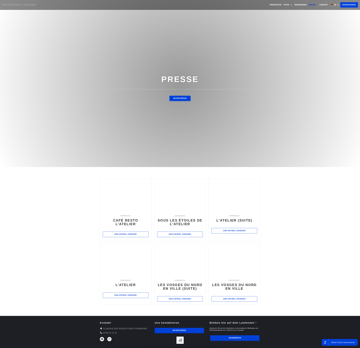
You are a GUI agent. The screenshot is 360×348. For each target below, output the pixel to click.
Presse (312, 5)
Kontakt (324, 5)
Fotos (286, 5)
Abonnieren (235, 338)
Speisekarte (276, 5)
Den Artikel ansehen (131, 234)
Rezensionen (300, 5)
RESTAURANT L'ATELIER (19, 4)
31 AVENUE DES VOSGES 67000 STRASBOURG (125, 328)
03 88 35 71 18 (110, 333)
